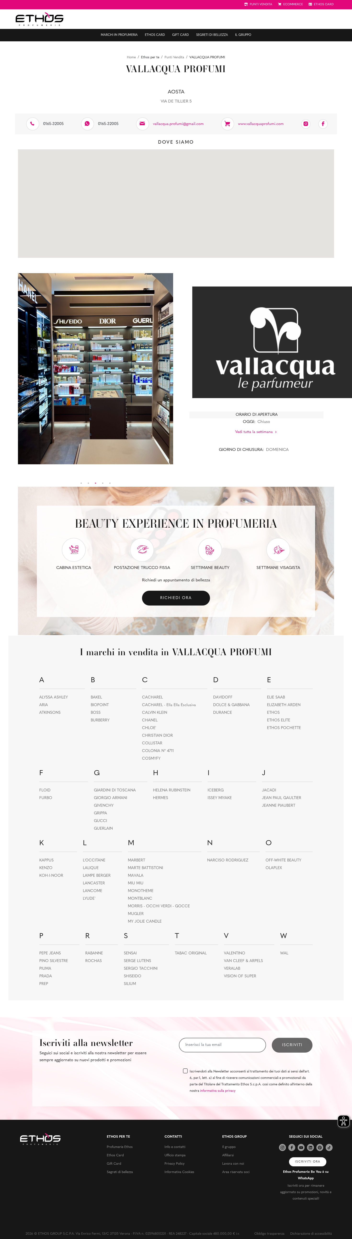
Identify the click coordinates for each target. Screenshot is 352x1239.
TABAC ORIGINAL (191, 953)
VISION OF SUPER (240, 976)
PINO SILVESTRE (53, 961)
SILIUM (130, 984)
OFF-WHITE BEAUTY (283, 860)
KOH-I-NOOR (51, 876)
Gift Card (180, 35)
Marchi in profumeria (119, 35)
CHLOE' (149, 728)
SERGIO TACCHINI (141, 969)
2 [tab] (88, 483)
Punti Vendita (174, 57)
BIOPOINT (100, 705)
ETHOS (273, 713)
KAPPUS (46, 860)
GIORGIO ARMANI (110, 798)
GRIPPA (100, 813)
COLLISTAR (152, 743)
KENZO (45, 868)
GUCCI (100, 821)
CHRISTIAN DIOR (157, 736)
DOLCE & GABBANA (231, 705)
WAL (284, 953)
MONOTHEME (140, 891)
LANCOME (92, 891)
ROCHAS (93, 961)
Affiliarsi (228, 1155)
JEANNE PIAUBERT (278, 806)
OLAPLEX (274, 868)
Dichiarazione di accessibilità (311, 1234)
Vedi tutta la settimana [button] (254, 432)
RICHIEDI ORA (176, 598)
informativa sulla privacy (218, 1091)
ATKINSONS (50, 713)
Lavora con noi (233, 1164)
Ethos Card (155, 35)
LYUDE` (89, 899)
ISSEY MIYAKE (220, 798)
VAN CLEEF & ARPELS (243, 961)
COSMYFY (151, 759)
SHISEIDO (132, 976)
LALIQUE (91, 868)
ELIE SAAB (276, 697)
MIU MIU (135, 883)
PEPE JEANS (50, 953)
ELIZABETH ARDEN (284, 705)
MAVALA (135, 876)
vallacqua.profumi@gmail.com (178, 124)
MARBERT (136, 860)
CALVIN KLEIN (154, 713)
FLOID (45, 790)
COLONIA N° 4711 (158, 751)
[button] (176, 201)
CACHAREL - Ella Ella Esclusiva (169, 705)
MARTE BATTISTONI (145, 868)
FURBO (45, 798)
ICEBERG (216, 790)
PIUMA (45, 969)
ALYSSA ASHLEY (53, 697)
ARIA (43, 705)
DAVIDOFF (223, 697)
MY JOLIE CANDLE (145, 922)
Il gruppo (243, 35)
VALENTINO (234, 953)
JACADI (269, 790)
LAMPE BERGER (97, 876)
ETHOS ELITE (278, 720)
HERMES (160, 798)
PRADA (45, 976)
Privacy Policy (175, 1164)
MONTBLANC (140, 899)
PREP (43, 984)
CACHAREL (152, 697)
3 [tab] (95, 483)
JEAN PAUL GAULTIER (281, 798)
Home (131, 57)
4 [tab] (102, 483)
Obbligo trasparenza (269, 1234)
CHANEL (150, 720)
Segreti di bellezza (212, 35)
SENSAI (130, 953)
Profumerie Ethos (120, 1147)
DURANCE (222, 713)
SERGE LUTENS (137, 961)
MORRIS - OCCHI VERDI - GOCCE (159, 906)
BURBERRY (100, 720)
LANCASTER (94, 883)
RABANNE (94, 953)
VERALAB (232, 969)
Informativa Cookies (179, 1172)
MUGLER (136, 914)
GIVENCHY (104, 806)
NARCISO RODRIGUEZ (227, 860)
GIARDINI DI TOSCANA (115, 790)
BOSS (96, 713)
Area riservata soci (236, 1172)
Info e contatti (175, 1147)
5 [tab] (110, 483)
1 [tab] (81, 483)
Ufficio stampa (175, 1155)
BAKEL (96, 697)
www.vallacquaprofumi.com (261, 124)
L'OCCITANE (94, 860)
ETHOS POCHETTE (284, 728)
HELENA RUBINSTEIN (171, 790)
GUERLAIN (103, 829)
